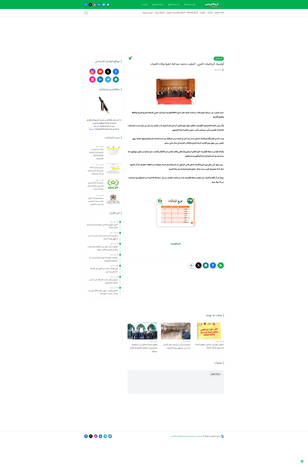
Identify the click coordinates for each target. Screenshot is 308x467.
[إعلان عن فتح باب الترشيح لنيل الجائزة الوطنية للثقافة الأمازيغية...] (113, 150)
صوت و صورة (148, 12)
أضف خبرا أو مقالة (190, 4)
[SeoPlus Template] (222, 436)
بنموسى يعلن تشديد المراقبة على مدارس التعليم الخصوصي (103, 281)
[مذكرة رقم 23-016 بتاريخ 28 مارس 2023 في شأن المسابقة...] (113, 168)
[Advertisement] (154, 38)
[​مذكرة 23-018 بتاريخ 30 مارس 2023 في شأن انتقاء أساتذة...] (113, 183)
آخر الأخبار (218, 58)
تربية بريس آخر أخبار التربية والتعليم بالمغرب (186, 436)
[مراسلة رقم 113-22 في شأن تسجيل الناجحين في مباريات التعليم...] (113, 199)
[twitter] (90, 4)
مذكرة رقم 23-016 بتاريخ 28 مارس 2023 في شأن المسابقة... (95, 170)
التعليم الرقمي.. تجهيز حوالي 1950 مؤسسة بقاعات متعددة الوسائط (103, 292)
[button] (213, 265)
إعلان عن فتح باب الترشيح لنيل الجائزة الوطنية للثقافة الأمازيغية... (96, 154)
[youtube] (100, 72)
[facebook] (85, 4)
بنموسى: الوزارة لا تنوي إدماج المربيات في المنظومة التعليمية (103, 259)
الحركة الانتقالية (192, 12)
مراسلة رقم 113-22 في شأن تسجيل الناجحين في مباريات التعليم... (95, 201)
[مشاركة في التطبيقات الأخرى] (191, 265)
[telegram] (103, 4)
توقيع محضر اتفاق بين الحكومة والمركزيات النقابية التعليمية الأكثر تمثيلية (143, 348)
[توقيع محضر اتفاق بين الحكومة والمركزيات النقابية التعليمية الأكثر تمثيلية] (142, 331)
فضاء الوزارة (219, 12)
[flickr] (92, 79)
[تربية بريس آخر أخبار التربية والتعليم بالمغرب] (212, 4)
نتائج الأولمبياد (175, 243)
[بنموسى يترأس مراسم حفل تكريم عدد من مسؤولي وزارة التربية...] (176, 331)
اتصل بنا (144, 4)
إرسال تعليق (215, 374)
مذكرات (210, 12)
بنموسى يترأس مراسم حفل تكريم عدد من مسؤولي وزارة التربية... (177, 346)
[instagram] (94, 4)
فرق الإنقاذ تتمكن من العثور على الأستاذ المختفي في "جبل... (104, 270)
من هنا (96, 126)
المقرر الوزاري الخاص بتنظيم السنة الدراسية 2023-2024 (209, 346)
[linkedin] (99, 4)
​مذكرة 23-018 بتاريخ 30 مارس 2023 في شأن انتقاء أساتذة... (95, 186)
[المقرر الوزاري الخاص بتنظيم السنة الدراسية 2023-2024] (209, 331)
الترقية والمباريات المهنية (175, 12)
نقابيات (202, 12)
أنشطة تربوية (160, 12)
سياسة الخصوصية (157, 4)
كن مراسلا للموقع (173, 4)
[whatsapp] (108, 4)
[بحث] (86, 13)
